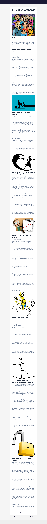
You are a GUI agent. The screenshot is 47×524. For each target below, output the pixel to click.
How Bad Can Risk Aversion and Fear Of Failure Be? (19, 428)
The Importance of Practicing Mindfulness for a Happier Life (20, 512)
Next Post (31, 516)
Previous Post (16, 516)
